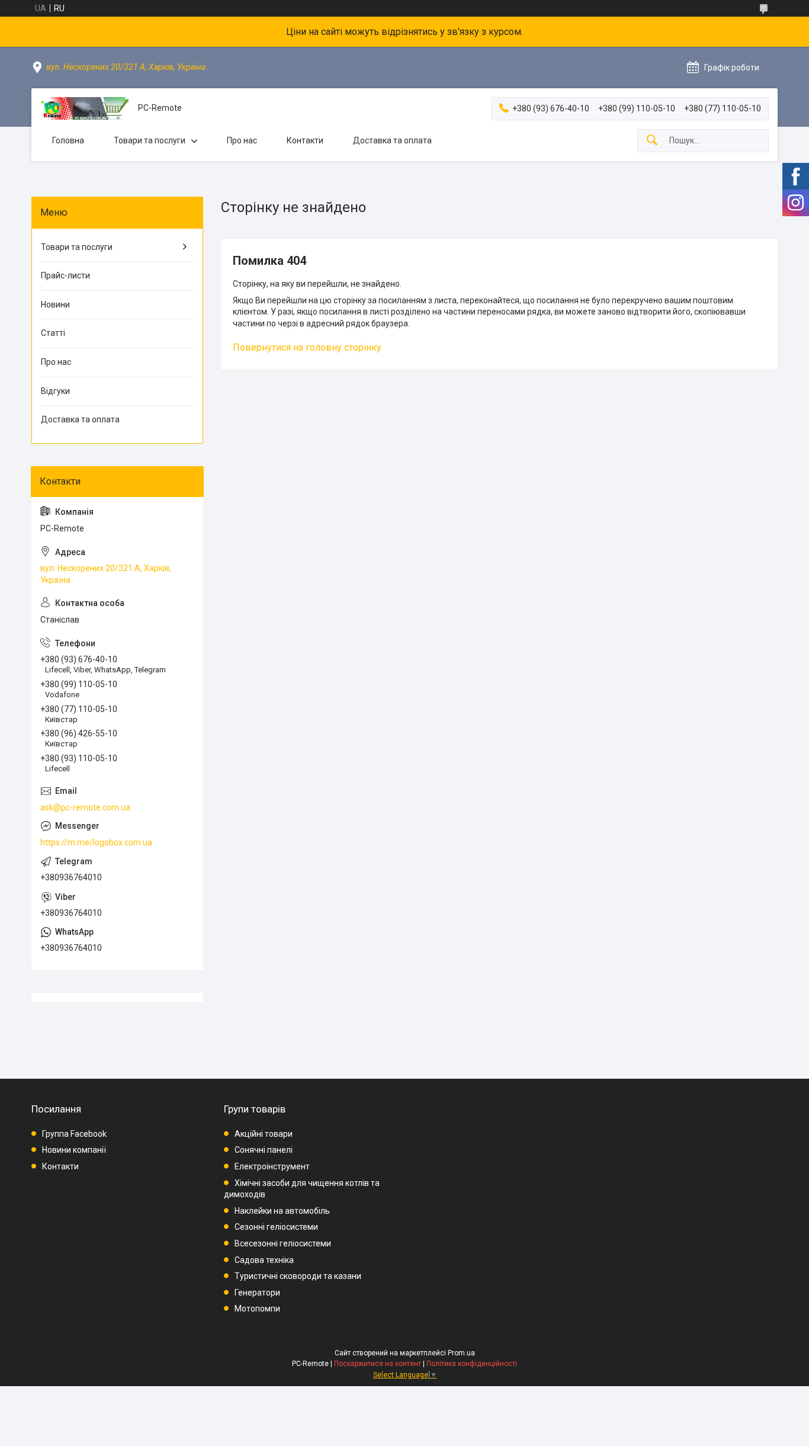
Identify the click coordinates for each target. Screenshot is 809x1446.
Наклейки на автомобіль (282, 1211)
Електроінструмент (272, 1166)
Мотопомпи (257, 1308)
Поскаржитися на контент (377, 1364)
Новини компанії (74, 1150)
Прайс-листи (65, 275)
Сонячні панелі (264, 1150)
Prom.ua (461, 1353)
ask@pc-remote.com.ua (85, 807)
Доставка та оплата (392, 140)
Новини (55, 304)
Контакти (305, 140)
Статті (53, 333)
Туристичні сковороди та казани (298, 1276)
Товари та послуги (149, 140)
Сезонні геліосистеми (276, 1227)
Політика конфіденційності (471, 1364)
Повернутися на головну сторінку (307, 347)
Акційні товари (264, 1134)
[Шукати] (652, 141)
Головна (68, 140)
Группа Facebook (74, 1134)
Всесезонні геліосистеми (283, 1243)
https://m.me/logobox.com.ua (96, 842)
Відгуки (55, 391)
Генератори (257, 1292)
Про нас (242, 140)
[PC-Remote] (84, 108)
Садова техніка (264, 1260)
